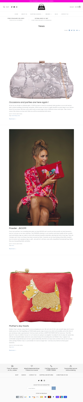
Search (7, 6)
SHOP (16, 375)
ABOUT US (24, 14)
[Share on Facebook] (69, 30)
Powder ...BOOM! (17, 228)
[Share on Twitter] (71, 30)
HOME (16, 14)
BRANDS (49, 14)
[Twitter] (11, 7)
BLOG (56, 14)
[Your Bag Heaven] (41, 5)
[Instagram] (16, 7)
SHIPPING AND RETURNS (46, 375)
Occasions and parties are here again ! (29, 102)
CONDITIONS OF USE (62, 375)
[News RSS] (79, 30)
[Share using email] (77, 30)
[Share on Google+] (74, 30)
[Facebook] (14, 7)
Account (72, 6)
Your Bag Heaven (43, 393)
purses (18, 115)
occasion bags (14, 115)
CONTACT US (64, 14)
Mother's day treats (19, 326)
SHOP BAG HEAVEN (36, 14)
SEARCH (23, 375)
